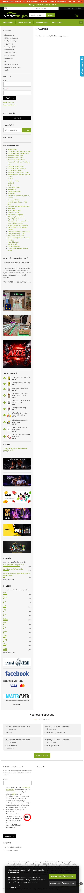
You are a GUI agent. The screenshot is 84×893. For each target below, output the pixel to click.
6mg (4, 618)
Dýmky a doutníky (10, 41)
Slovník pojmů (12, 244)
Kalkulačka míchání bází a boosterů (19, 206)
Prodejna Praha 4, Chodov (66, 862)
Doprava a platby (13, 181)
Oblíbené (11, 183)
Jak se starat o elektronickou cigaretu (17, 228)
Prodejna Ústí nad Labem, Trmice (18, 173)
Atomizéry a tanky (10, 53)
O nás (9, 185)
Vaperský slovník (13, 242)
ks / (17, 118)
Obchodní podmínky (14, 191)
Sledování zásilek (13, 213)
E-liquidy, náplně (9, 47)
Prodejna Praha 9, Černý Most (32, 866)
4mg (4, 610)
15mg (5, 640)
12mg (5, 635)
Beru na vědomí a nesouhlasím (62, 883)
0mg (4, 593)
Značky (6, 70)
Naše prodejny (41, 8)
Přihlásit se (9, 98)
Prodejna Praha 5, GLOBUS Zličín (41, 864)
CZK (69, 8)
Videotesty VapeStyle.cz (16, 217)
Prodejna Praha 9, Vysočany (17, 168)
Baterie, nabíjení (9, 55)
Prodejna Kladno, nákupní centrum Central (19, 176)
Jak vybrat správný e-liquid (16, 234)
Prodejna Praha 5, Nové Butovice (18, 153)
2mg (4, 601)
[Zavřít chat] (81, 883)
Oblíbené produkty (51, 862)
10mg (5, 631)
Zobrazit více (42, 755)
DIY (5, 61)
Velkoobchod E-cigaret (15, 215)
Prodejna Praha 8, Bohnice (16, 160)
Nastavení (14, 888)
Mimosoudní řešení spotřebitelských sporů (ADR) (17, 201)
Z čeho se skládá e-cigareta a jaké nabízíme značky (15, 449)
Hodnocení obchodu (14, 210)
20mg (5, 648)
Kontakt (10, 179)
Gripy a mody (8, 44)
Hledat (50, 15)
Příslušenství (8, 58)
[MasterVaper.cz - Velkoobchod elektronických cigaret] (17, 696)
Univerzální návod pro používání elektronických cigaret (18, 222)
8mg (4, 623)
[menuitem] (8, 22)
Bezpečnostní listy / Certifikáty (18, 225)
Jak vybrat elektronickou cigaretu (19, 231)
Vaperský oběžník (13, 219)
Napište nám (12, 189)
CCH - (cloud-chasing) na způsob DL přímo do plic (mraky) (16, 574)
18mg (5, 644)
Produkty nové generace (12, 67)
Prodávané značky (14, 246)
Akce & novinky (9, 35)
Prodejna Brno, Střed (15, 170)
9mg (4, 627)
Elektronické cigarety (11, 38)
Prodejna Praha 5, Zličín (15, 156)
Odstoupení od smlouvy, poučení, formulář (19, 197)
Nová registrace (8, 102)
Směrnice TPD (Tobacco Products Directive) (19, 239)
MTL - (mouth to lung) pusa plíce (13, 565)
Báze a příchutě (9, 50)
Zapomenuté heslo (9, 105)
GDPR (9, 204)
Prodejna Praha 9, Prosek (16, 166)
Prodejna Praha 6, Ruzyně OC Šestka (64, 864)
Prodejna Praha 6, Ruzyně (16, 158)
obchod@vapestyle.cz (14, 847)
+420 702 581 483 (12, 850)
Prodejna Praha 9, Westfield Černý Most (19, 163)
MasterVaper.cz (17, 704)
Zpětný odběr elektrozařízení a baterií (18, 249)
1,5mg (5, 597)
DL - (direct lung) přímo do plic (13, 569)
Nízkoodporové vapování (16, 236)
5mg (4, 614)
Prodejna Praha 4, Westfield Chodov (19, 151)
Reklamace (11, 194)
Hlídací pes (11, 208)
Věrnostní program (14, 187)
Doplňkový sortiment (11, 64)
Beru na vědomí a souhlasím (62, 876)
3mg (4, 605)
